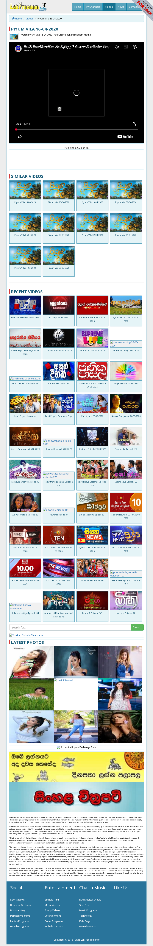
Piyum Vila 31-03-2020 (25, 267)
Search (137, 627)
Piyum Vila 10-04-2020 (92, 202)
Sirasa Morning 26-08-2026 (126, 350)
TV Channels (93, 6)
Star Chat (84, 905)
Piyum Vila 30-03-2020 (58, 267)
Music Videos (52, 905)
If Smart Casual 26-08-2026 (59, 350)
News (121, 6)
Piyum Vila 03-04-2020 (58, 235)
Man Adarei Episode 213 (92, 580)
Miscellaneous (87, 926)
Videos (109, 6)
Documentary (18, 910)
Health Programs (19, 926)
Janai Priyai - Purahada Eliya (58, 416)
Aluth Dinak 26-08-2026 (59, 383)
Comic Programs (54, 921)
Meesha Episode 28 (125, 613)
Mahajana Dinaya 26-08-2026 (25, 317)
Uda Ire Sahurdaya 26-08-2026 (25, 449)
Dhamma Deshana (21, 905)
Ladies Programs (19, 921)
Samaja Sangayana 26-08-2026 (125, 416)
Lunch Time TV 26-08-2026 (25, 383)
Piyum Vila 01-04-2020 (126, 235)
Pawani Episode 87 (59, 514)
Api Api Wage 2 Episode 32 (25, 514)
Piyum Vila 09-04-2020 (126, 202)
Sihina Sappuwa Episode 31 (92, 514)
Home (77, 6)
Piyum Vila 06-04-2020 (25, 235)
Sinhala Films (52, 899)
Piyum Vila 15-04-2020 (25, 202)
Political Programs (20, 915)
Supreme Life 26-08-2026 (92, 350)
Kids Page (84, 921)
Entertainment (53, 915)
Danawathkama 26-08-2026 (59, 449)
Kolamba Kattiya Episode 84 (25, 613)
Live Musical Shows (90, 899)
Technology (85, 915)
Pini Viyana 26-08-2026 (92, 416)
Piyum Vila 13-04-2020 (58, 202)
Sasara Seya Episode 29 (126, 481)
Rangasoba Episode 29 (126, 449)
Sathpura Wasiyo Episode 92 (25, 481)
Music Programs (88, 910)
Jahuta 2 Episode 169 (92, 613)
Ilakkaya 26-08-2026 (58, 317)
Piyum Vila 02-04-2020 (92, 235)
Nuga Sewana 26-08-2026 (126, 383)
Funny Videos (52, 910)
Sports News (17, 899)
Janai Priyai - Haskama (25, 416)
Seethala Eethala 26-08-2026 (92, 449)
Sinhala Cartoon (54, 926)
